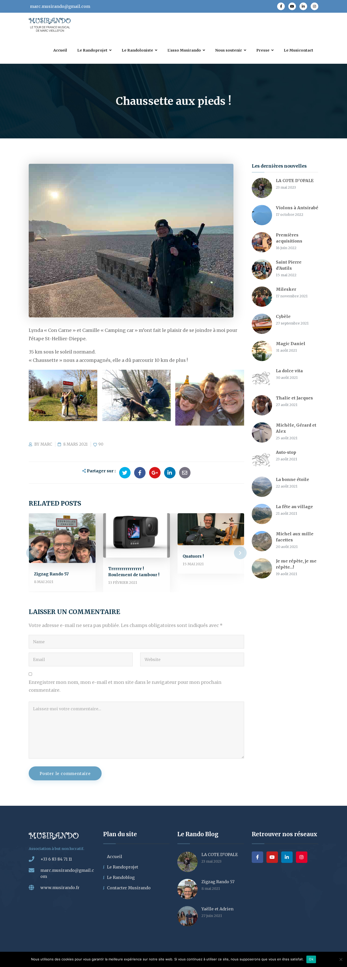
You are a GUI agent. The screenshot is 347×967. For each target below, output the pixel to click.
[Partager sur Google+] (155, 472)
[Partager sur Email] (185, 472)
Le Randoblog (121, 877)
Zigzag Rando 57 (51, 573)
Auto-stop (286, 452)
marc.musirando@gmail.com (60, 6)
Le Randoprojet (122, 866)
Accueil (114, 856)
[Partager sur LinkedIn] (170, 472)
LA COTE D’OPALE (295, 180)
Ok (311, 959)
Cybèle (283, 316)
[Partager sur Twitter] (125, 472)
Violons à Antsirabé (297, 207)
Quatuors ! (193, 556)
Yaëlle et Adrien (217, 908)
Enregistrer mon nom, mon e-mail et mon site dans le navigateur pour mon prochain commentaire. (125, 686)
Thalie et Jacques (294, 397)
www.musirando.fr (60, 887)
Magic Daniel (290, 343)
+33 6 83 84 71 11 (56, 859)
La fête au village (294, 506)
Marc (46, 444)
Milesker (286, 289)
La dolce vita (289, 370)
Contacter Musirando (129, 887)
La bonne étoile (292, 479)
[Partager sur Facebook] (140, 472)
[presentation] (32, 552)
